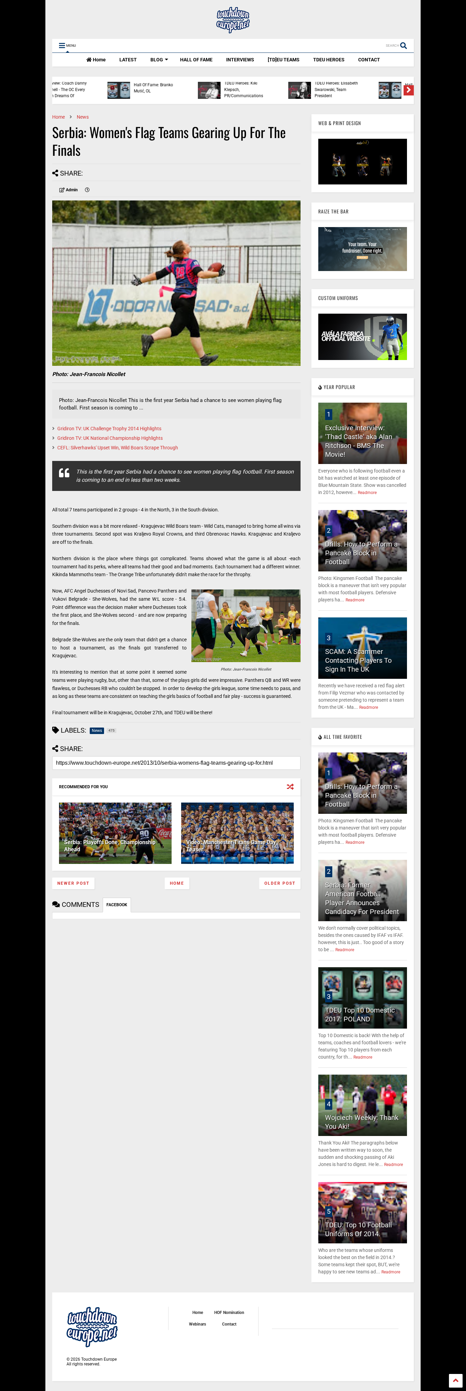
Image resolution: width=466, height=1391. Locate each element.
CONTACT (369, 59)
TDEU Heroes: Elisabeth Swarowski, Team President (286, 89)
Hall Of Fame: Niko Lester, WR (378, 88)
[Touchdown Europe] (233, 30)
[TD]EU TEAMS (284, 59)
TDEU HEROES (329, 59)
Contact (229, 1324)
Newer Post (73, 883)
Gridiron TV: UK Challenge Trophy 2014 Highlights (109, 428)
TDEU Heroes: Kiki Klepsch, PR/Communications (193, 89)
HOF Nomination (229, 1312)
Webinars (197, 1324)
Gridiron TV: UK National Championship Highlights (110, 438)
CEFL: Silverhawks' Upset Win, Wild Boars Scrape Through (117, 447)
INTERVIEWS (240, 59)
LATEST (128, 59)
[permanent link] (87, 189)
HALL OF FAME (196, 59)
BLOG (156, 59)
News (83, 117)
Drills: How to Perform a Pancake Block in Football (361, 553)
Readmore (367, 492)
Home (99, 59)
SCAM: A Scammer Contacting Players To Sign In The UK (358, 660)
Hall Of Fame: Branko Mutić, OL (103, 88)
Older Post (279, 883)
